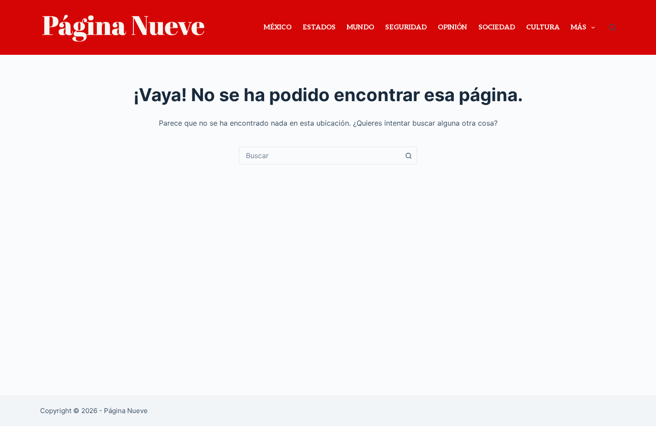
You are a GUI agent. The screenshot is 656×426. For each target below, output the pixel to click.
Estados (319, 27)
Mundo (360, 27)
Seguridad (406, 27)
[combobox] (319, 155)
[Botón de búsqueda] (408, 155)
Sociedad (496, 27)
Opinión (452, 27)
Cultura (543, 27)
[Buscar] (612, 27)
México (277, 27)
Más (578, 27)
